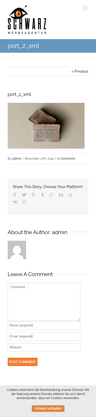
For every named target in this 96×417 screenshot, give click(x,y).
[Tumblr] (42, 195)
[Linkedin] (61, 195)
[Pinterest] (33, 195)
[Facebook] (15, 195)
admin (16, 158)
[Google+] (52, 195)
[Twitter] (24, 195)
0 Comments (66, 158)
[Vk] (15, 202)
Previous (81, 71)
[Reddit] (70, 195)
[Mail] (24, 202)
